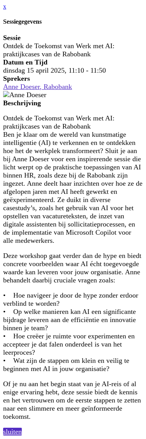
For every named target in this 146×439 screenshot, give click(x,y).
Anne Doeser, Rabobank (37, 87)
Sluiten (12, 432)
